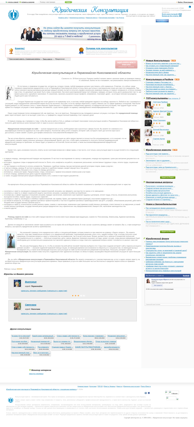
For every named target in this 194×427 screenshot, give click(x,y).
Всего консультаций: (172, 14)
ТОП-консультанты (157, 98)
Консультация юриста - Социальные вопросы (24, 59)
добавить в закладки (27, 2)
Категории (92, 386)
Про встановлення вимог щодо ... (158, 221)
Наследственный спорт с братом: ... (160, 87)
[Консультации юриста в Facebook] (149, 393)
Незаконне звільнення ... (117, 336)
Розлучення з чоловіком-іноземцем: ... (160, 186)
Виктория (30, 282)
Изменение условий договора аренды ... (161, 197)
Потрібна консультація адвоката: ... (159, 193)
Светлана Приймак (160, 102)
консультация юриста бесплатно (48, 413)
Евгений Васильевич (161, 129)
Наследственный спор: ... (21, 353)
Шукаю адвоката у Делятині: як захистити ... (163, 195)
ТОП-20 (100, 386)
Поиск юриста (47, 59)
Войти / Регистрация (185, 2)
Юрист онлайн (85, 413)
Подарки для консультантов (101, 48)
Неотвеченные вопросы (159, 182)
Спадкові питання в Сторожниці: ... (159, 199)
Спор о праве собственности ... (69, 336)
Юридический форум (157, 238)
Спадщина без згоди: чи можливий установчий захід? (166, 250)
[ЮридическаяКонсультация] (91, 11)
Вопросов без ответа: (172, 16)
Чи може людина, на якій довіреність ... (161, 70)
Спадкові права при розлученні (158, 191)
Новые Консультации (158, 60)
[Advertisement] (160, 43)
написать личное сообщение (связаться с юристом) (44, 291)
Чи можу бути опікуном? (21, 336)
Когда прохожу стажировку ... (94, 336)
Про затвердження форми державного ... (161, 208)
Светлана (30, 304)
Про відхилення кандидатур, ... (158, 215)
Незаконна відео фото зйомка (157, 72)
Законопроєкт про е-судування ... (158, 160)
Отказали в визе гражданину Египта (159, 68)
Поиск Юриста (146, 386)
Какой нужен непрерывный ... (43, 336)
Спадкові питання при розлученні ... (159, 188)
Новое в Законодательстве (161, 204)
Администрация (83, 386)
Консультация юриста (22, 397)
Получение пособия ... (20, 341)
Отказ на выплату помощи (106, 341)
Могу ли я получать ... (41, 353)
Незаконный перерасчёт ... (41, 341)
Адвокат (134, 400)
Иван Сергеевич (159, 120)
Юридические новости (158, 150)
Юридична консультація (131, 386)
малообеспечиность (112, 347)
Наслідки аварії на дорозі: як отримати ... (161, 89)
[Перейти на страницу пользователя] (17, 287)
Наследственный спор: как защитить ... (161, 75)
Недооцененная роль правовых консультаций (163, 271)
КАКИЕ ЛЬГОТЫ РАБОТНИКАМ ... (88, 347)
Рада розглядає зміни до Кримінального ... (162, 167)
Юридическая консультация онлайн (40, 414)
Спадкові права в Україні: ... (62, 347)
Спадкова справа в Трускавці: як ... (159, 82)
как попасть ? (174, 98)
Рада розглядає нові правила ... (158, 154)
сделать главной (13, 2)
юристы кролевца (36, 374)
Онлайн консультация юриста (93, 414)
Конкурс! (20, 48)
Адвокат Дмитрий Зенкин (162, 111)
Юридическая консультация (93, 406)
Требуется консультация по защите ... (160, 91)
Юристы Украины (109, 386)
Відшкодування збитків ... (84, 341)
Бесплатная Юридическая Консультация (122, 406)
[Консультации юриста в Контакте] (146, 393)
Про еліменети (43, 347)
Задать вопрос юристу (23, 400)
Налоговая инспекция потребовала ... (160, 84)
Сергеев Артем (159, 139)
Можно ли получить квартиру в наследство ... (163, 63)
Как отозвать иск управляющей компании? (162, 66)
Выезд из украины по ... (63, 341)
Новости (119, 386)
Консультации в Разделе (159, 79)
